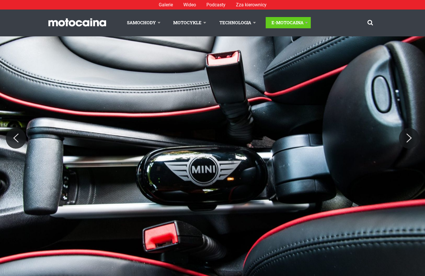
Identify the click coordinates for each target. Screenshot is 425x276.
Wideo (189, 5)
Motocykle (187, 22)
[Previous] (16, 138)
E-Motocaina (287, 22)
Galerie (166, 5)
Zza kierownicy (251, 5)
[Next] (409, 138)
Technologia (235, 22)
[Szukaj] (370, 22)
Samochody (141, 22)
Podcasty (216, 5)
